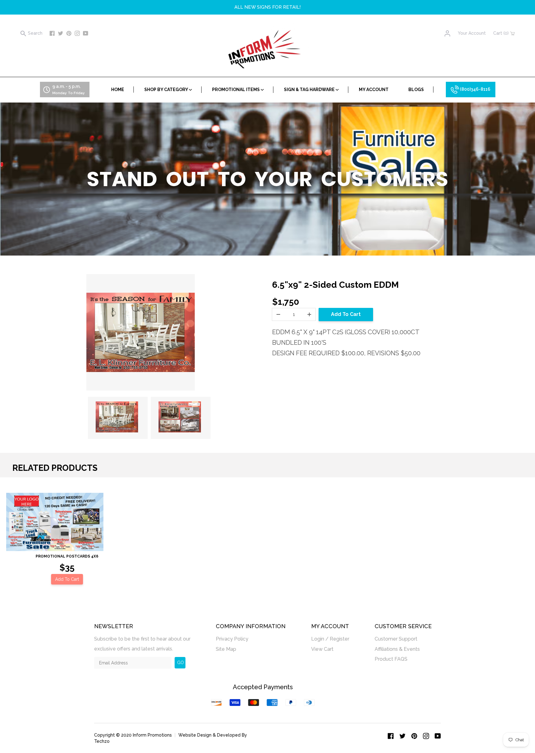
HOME (117, 89)
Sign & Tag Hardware (310, 89)
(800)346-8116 (474, 89)
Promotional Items (236, 89)
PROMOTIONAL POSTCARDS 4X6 (67, 556)
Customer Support (396, 639)
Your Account (472, 33)
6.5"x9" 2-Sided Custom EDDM (335, 285)
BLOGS (416, 89)
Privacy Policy (232, 639)
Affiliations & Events (397, 649)
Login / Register (330, 639)
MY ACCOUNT (374, 89)
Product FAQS (391, 659)
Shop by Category (166, 89)
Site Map (226, 649)
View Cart (322, 649)
